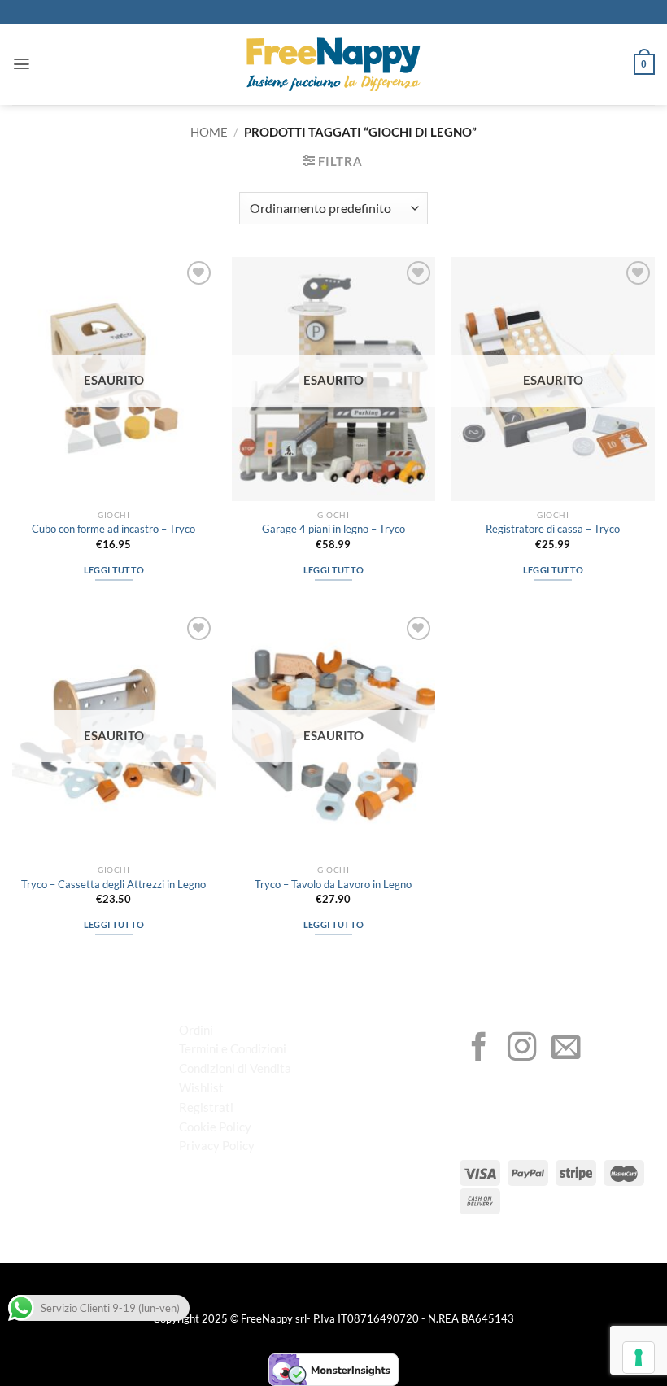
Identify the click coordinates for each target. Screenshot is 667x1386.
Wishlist (201, 1087)
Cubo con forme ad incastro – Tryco (113, 528)
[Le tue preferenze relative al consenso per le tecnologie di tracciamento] (638, 1357)
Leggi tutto (114, 569)
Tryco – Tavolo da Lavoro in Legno (333, 884)
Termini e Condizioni (232, 1048)
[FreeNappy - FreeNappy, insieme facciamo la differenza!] (333, 64)
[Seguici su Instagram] (522, 1049)
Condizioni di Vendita (235, 1068)
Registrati (206, 1107)
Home (209, 131)
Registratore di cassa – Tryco (553, 528)
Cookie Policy (215, 1126)
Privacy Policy (217, 1145)
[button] (21, 64)
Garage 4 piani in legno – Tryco (333, 528)
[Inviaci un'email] (566, 1049)
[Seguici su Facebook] (479, 1049)
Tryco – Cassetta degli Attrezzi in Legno (113, 884)
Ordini (196, 1029)
